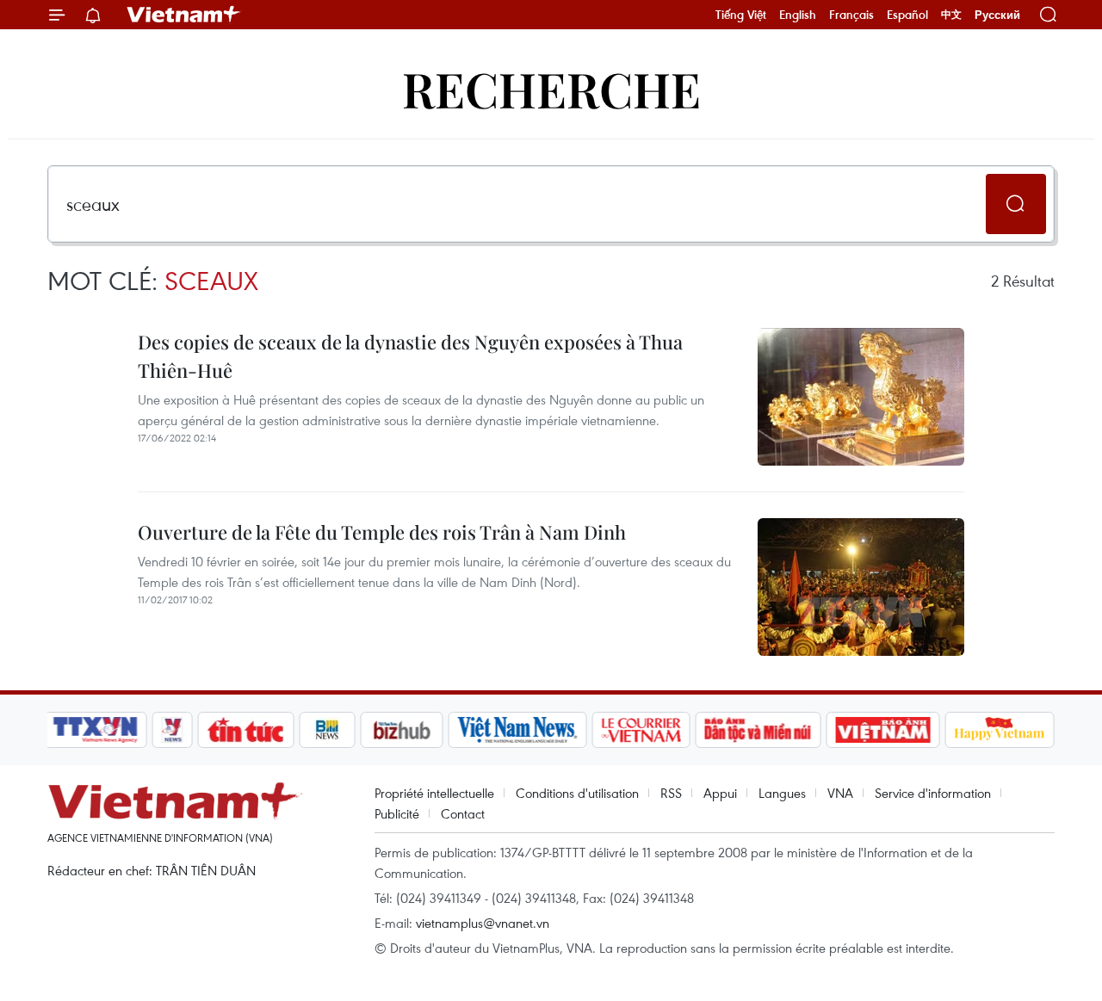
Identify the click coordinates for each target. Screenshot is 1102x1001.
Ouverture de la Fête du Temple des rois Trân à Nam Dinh (382, 532)
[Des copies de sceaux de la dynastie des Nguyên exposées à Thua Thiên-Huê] (861, 397)
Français (851, 14)
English (797, 14)
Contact (463, 813)
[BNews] (328, 730)
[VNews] (172, 730)
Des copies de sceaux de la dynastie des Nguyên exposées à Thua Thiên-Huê (410, 356)
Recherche (551, 88)
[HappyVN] (999, 730)
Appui (720, 792)
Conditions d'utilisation (577, 792)
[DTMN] (757, 730)
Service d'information (933, 792)
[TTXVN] (95, 730)
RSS (671, 792)
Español (907, 14)
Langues (782, 792)
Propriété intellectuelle (434, 792)
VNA (840, 792)
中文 (951, 15)
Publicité (397, 813)
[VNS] (517, 730)
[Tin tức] (246, 730)
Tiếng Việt (740, 14)
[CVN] (640, 730)
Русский (997, 15)
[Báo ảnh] (882, 730)
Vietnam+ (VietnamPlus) (184, 15)
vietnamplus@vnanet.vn (482, 922)
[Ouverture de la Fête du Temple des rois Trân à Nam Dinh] (861, 587)
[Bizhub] (401, 730)
